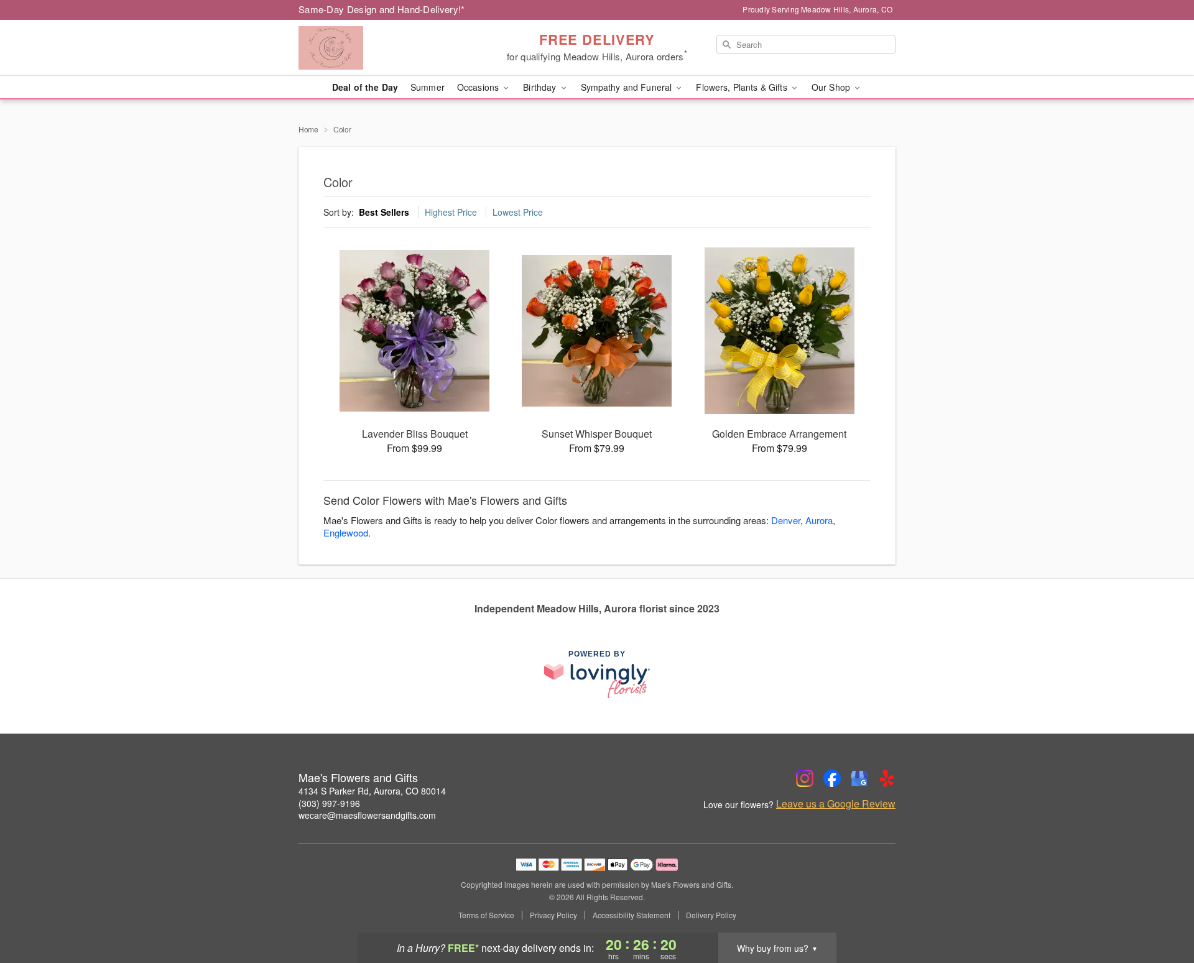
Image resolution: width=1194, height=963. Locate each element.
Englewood (345, 532)
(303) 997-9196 (329, 803)
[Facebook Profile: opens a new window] (832, 778)
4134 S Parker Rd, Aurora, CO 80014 (372, 791)
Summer (427, 87)
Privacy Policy (553, 915)
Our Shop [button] (832, 87)
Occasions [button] (479, 87)
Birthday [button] (540, 87)
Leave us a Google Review (835, 804)
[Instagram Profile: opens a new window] (804, 778)
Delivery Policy (711, 915)
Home (308, 129)
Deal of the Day (365, 87)
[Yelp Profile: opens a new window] (886, 778)
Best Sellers (384, 212)
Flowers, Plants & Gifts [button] (742, 87)
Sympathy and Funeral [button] (628, 87)
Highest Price (451, 212)
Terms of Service (486, 915)
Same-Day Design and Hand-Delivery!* (381, 9)
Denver (785, 520)
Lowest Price (518, 212)
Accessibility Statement (631, 915)
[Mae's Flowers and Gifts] (388, 48)
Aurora (819, 520)
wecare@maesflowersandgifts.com (367, 815)
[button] (1161, 910)
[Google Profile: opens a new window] (859, 778)
